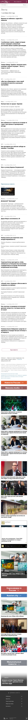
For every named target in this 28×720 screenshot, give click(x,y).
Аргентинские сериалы (5, 378)
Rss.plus (3, 186)
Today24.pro (4, 460)
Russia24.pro (4, 599)
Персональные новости (7, 184)
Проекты (8, 698)
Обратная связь (9, 703)
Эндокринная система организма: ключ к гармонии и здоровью (14, 375)
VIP (2, 79)
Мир (2, 101)
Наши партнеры (10, 701)
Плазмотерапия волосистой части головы (9, 373)
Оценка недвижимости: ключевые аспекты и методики (12, 376)
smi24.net (19, 359)
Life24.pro (3, 395)
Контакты (8, 706)
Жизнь (3, 16)
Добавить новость (15, 692)
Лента (4, 9)
